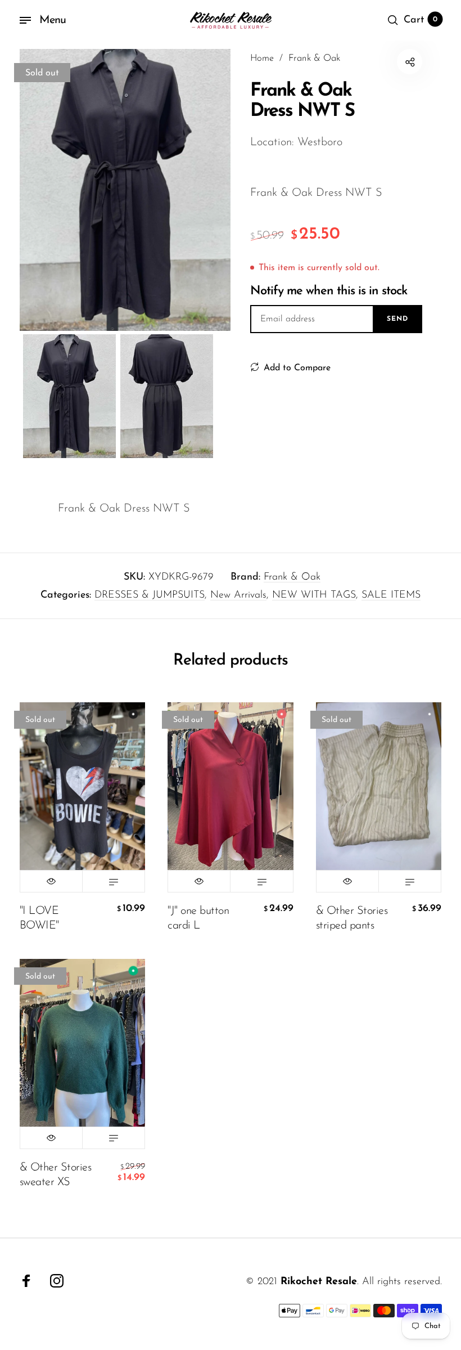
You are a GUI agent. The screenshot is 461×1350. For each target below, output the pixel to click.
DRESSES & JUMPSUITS (149, 595)
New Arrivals (238, 595)
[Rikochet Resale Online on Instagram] (57, 1281)
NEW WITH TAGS (314, 595)
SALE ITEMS (391, 595)
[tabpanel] (125, 190)
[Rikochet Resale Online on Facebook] (26, 1281)
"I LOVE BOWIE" (39, 918)
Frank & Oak (292, 577)
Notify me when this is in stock (328, 291)
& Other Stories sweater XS (56, 1175)
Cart (420, 20)
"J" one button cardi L (198, 918)
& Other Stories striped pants (352, 918)
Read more (113, 881)
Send (397, 319)
